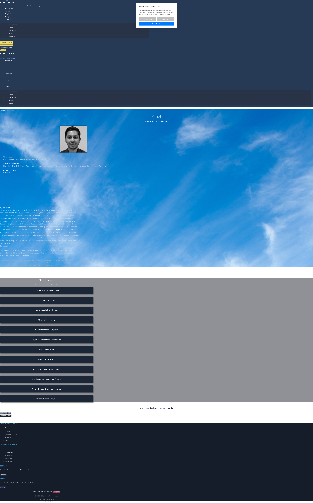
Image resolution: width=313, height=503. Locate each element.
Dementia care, (93, 166)
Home (2, 111)
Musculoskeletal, (9, 166)
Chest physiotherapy (46, 300)
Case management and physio (46, 290)
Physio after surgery (46, 320)
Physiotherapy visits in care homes (46, 389)
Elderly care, (21, 166)
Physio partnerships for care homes (46, 369)
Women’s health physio (46, 399)
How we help (9, 8)
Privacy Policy (46, 501)
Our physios (8, 14)
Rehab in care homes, (59, 166)
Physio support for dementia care (46, 379)
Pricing (7, 17)
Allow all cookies (156, 24)
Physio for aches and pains (46, 330)
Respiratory (103, 166)
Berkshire (7, 173)
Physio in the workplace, (77, 166)
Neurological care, (43, 166)
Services (7, 11)
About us (8, 20)
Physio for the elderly (46, 359)
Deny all (165, 19)
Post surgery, (31, 166)
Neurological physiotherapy (46, 310)
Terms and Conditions (46, 499)
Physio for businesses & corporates (46, 340)
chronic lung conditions (51, 229)
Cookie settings (147, 19)
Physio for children (46, 349)
